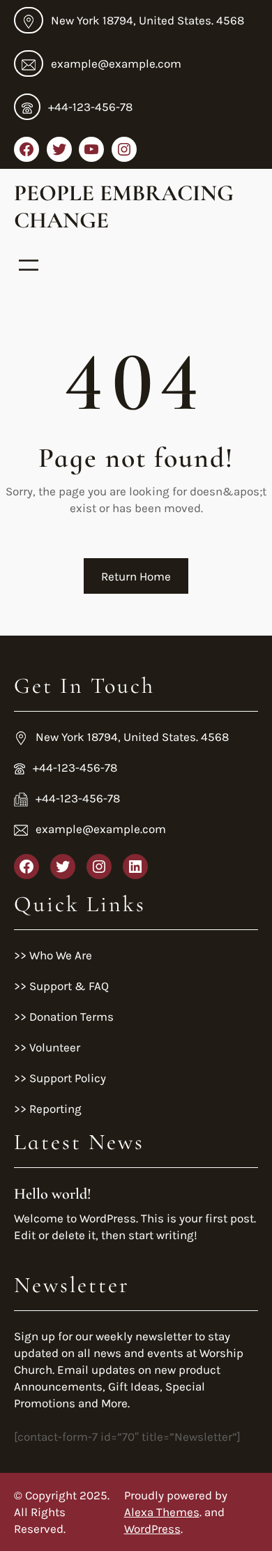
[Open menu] (28, 265)
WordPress (152, 1529)
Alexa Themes (161, 1512)
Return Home (136, 576)
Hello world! (52, 1194)
